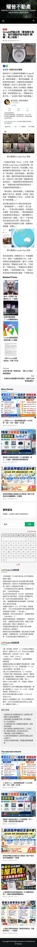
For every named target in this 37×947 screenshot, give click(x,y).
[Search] (33, 20)
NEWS (5, 29)
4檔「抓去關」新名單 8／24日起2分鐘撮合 (18, 649)
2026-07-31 (12, 499)
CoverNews (29, 941)
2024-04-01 (13, 40)
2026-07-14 (12, 896)
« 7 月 (18, 564)
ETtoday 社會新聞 (11, 570)
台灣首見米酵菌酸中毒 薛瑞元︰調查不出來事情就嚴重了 (19, 378)
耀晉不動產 (18, 7)
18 (9, 552)
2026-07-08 (12, 933)
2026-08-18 (12, 425)
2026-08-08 (12, 462)
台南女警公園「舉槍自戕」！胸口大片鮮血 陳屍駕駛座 (18, 370)
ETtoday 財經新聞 (11, 643)
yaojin (6, 40)
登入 (13, 514)
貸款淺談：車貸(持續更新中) (14, 733)
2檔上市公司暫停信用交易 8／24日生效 (17, 672)
